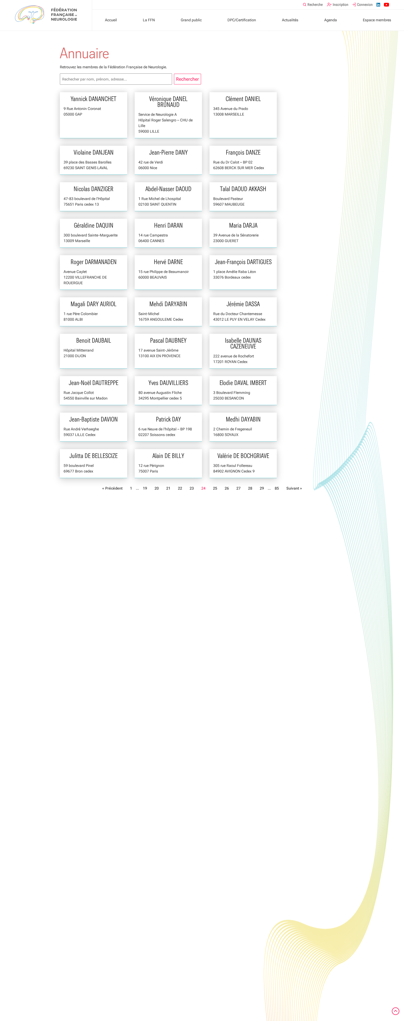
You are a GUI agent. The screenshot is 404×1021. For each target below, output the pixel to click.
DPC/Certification (241, 20)
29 (262, 488)
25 (215, 488)
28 (250, 488)
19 (145, 488)
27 (238, 488)
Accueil (111, 20)
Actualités (290, 20)
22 (180, 488)
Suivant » (294, 488)
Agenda (330, 20)
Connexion (365, 4)
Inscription (340, 4)
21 (168, 488)
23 (192, 488)
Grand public (191, 20)
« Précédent (112, 488)
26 (227, 488)
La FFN (149, 20)
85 (277, 488)
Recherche (315, 4)
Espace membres (377, 20)
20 (157, 488)
